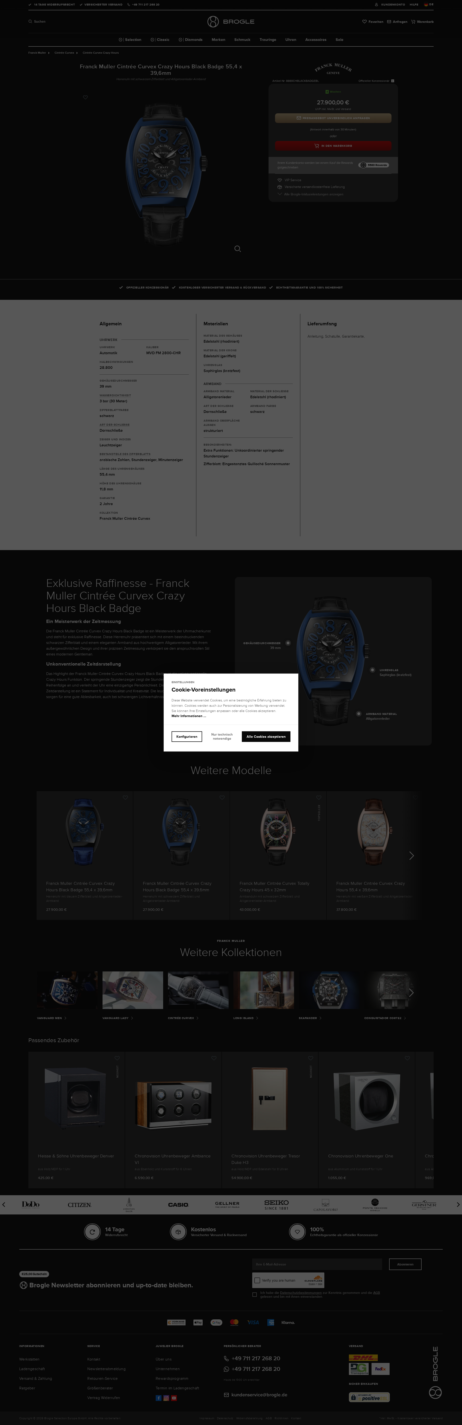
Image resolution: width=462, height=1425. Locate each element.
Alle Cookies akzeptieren (266, 736)
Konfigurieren (186, 736)
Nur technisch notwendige (222, 736)
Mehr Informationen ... (189, 716)
